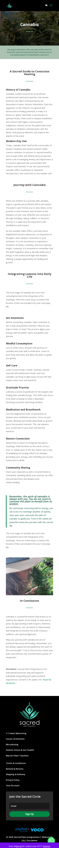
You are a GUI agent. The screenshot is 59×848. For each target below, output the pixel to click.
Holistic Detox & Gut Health (20, 750)
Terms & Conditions (16, 763)
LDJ (23, 840)
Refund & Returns (14, 768)
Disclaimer (32, 840)
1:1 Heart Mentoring (16, 733)
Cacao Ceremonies (15, 738)
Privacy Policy (12, 780)
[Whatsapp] (51, 841)
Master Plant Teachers (17, 755)
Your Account (12, 785)
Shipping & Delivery (15, 774)
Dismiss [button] (46, 846)
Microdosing (12, 744)
